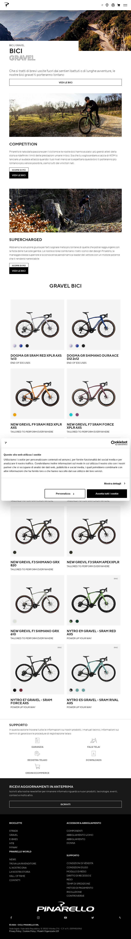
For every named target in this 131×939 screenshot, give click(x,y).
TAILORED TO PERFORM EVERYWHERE (36, 427)
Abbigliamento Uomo (80, 834)
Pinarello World (20, 851)
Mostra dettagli (112, 483)
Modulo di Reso (76, 871)
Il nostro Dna (18, 867)
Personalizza (63, 493)
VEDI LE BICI (65, 82)
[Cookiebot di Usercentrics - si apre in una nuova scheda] (113, 443)
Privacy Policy (15, 931)
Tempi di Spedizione (78, 883)
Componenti (75, 830)
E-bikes (13, 839)
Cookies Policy (29, 931)
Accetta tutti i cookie (107, 493)
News (12, 859)
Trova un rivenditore (22, 863)
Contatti (14, 880)
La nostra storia (19, 871)
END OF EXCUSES (36, 358)
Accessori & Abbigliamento (84, 822)
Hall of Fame (17, 875)
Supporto (73, 855)
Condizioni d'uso (77, 867)
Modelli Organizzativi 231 (48, 931)
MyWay (13, 847)
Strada (13, 830)
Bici (11, 45)
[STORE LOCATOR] (107, 5)
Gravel (13, 834)
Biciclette (15, 822)
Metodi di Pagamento (80, 887)
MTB (11, 843)
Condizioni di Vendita (80, 863)
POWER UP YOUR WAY (91, 634)
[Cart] (119, 5)
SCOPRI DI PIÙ (19, 170)
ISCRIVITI (65, 804)
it (102, 5)
